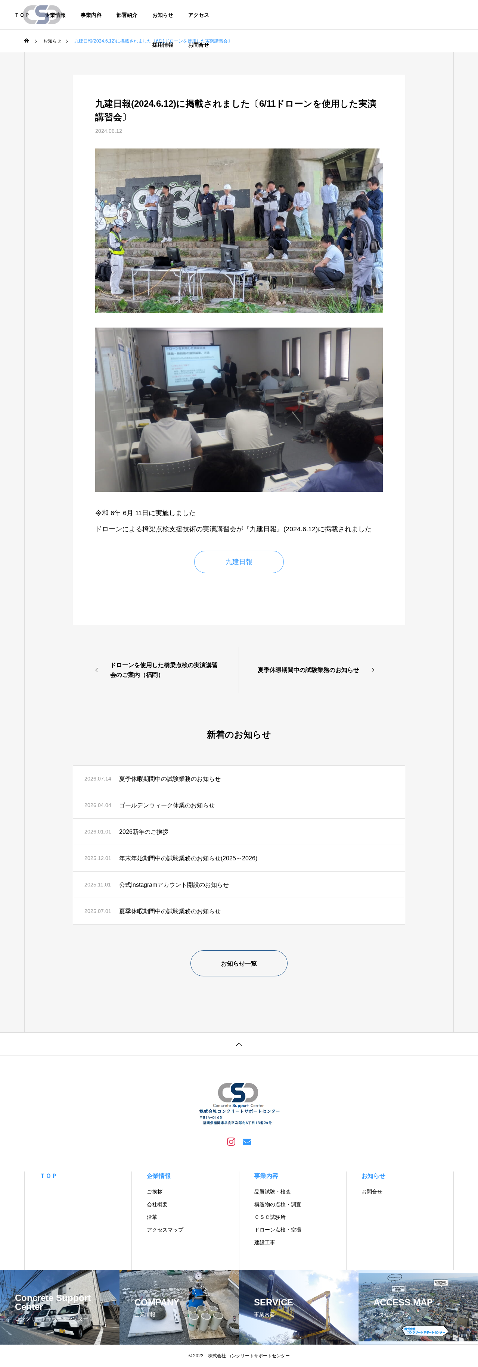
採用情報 (162, 45)
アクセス (198, 15)
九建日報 (239, 562)
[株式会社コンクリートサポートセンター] (43, 15)
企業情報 (159, 1176)
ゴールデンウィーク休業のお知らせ (167, 805)
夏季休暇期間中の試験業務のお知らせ (170, 779)
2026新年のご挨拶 (143, 832)
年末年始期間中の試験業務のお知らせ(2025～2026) (188, 858)
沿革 (152, 1217)
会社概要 (157, 1204)
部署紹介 (127, 15)
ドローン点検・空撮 (277, 1230)
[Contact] (247, 1141)
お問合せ (198, 45)
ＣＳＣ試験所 (270, 1217)
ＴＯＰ (49, 1176)
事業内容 (91, 15)
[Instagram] (231, 1141)
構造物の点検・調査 (277, 1204)
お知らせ (162, 15)
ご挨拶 (154, 1192)
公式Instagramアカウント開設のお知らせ (174, 885)
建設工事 (264, 1242)
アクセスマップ (165, 1230)
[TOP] (239, 1043)
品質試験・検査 (272, 1192)
